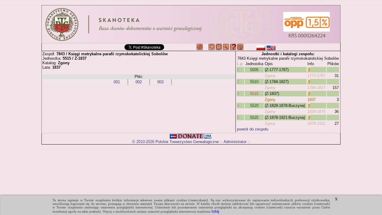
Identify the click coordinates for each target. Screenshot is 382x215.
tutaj (215, 211)
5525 (254, 117)
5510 (254, 81)
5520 (254, 105)
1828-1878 (316, 111)
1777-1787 (316, 75)
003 (160, 82)
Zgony (270, 75)
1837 (311, 99)
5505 (254, 69)
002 (138, 82)
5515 (254, 93)
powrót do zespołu (252, 129)
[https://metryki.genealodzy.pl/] (191, 24)
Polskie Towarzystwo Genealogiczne (187, 141)
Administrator (235, 141)
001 (117, 82)
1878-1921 (316, 123)
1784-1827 (316, 87)
